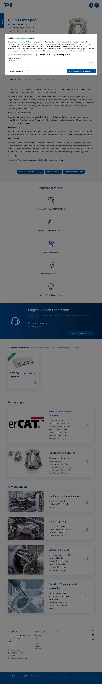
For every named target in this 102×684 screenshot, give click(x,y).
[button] (81, 71)
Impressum (12, 61)
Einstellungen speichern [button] (18, 71)
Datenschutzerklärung (15, 58)
